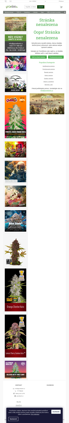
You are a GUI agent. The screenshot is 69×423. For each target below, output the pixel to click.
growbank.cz (20, 396)
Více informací (35, 414)
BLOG (19, 402)
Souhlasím (56, 411)
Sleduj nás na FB (20, 393)
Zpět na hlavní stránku (38, 57)
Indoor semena (49, 75)
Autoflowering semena (49, 66)
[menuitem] (9, 12)
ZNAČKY (19, 405)
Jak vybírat (32, 1)
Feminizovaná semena (49, 69)
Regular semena (48, 72)
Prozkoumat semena (56, 57)
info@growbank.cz (46, 90)
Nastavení (13, 419)
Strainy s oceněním (49, 81)
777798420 (20, 391)
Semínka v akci (49, 84)
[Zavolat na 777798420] (7, 1)
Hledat (40, 7)
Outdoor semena (48, 78)
